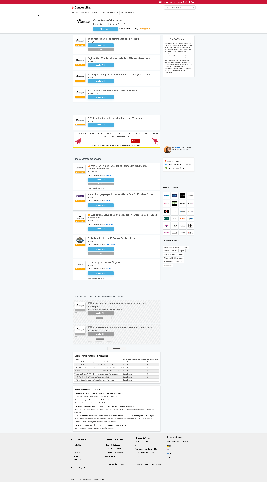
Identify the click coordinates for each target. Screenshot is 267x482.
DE (170, 446)
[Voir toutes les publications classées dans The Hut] (182, 203)
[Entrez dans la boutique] (193, 7)
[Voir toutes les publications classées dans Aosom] (190, 232)
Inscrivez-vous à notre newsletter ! (174, 2)
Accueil (75, 13)
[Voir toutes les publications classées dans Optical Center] (166, 211)
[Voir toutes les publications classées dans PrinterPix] (166, 232)
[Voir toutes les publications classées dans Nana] (166, 225)
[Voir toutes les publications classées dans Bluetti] (182, 211)
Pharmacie (168, 265)
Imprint (138, 445)
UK (170, 450)
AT (170, 457)
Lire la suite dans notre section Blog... (179, 441)
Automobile (110, 456)
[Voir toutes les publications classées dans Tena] (190, 218)
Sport (182, 251)
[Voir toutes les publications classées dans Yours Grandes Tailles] (182, 225)
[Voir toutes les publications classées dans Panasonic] (182, 195)
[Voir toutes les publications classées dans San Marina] (182, 232)
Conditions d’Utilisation (144, 452)
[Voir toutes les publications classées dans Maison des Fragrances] (174, 218)
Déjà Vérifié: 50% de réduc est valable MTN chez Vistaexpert (119, 58)
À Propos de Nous (142, 438)
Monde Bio (76, 445)
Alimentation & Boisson (172, 247)
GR (170, 453)
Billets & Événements (114, 449)
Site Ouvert (106, 29)
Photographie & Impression (173, 258)
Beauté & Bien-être (170, 251)
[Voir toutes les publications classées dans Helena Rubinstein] (190, 225)
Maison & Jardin (169, 254)
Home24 (75, 456)
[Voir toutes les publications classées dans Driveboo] (166, 195)
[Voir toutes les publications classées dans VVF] (182, 218)
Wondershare (110, 224)
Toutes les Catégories (108, 13)
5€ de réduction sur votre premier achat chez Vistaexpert (122, 327)
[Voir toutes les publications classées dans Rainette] (174, 203)
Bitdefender (77, 459)
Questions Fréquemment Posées (148, 464)
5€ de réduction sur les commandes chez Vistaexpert (115, 38)
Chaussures (118, 452)
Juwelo (75, 449)
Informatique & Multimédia (173, 262)
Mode (186, 247)
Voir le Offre (100, 313)
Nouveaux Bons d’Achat (88, 13)
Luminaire (76, 452)
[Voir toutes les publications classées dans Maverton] (174, 232)
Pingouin (108, 269)
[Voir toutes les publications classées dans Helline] (174, 195)
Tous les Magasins (128, 13)
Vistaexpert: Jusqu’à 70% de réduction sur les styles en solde (119, 74)
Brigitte (177, 147)
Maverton (109, 175)
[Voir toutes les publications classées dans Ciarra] (190, 211)
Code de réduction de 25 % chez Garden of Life (112, 238)
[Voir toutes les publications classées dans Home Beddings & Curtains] (190, 195)
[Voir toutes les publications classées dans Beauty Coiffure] (166, 203)
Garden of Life (110, 245)
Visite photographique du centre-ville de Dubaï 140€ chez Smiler (120, 194)
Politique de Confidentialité (146, 449)
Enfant (181, 254)
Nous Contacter (141, 442)
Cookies (138, 456)
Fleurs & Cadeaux (112, 445)
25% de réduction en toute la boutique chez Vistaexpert (116, 118)
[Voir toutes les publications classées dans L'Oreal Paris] (174, 225)
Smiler (108, 201)
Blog (192, 2)
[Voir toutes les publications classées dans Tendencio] (190, 203)
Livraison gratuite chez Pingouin (104, 262)
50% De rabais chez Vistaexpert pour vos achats (112, 90)
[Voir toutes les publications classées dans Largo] (174, 211)
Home (34, 16)
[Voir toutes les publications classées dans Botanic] (166, 218)
